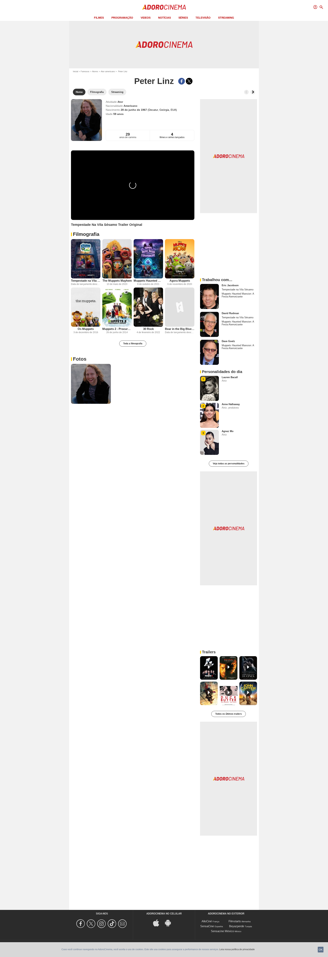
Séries (183, 17)
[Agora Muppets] (179, 258)
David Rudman (230, 313)
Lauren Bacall (230, 377)
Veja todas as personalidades (228, 463)
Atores (95, 71)
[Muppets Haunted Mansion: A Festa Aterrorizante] (148, 258)
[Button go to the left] (246, 92)
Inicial (75, 71)
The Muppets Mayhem (117, 280)
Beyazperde (236, 926)
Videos (146, 17)
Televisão (203, 17)
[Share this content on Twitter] (189, 81)
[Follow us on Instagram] (102, 923)
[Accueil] (164, 7)
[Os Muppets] (85, 307)
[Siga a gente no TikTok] (112, 923)
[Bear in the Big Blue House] (179, 307)
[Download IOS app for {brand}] (158, 922)
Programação (122, 17)
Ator (120, 101)
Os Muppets (86, 328)
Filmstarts (235, 921)
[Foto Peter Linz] (91, 384)
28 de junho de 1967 (134, 109)
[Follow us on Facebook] (81, 923)
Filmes (99, 17)
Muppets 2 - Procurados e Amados (117, 328)
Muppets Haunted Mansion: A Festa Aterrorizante (148, 280)
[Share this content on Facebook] (181, 81)
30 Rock (148, 328)
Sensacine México (222, 931)
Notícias (164, 17)
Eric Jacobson (230, 285)
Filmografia (86, 234)
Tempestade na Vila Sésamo (85, 280)
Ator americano (108, 71)
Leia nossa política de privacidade (237, 949)
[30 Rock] (148, 307)
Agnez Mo (227, 431)
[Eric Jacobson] (209, 296)
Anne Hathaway (231, 404)
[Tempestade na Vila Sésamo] (85, 258)
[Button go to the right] (253, 92)
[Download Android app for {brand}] (169, 922)
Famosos (85, 71)
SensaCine (207, 926)
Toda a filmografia (132, 343)
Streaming (226, 17)
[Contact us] (123, 923)
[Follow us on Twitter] (91, 923)
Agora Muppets (180, 280)
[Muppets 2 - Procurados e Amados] (117, 307)
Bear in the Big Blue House (179, 328)
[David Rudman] (209, 324)
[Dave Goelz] (209, 352)
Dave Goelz (228, 341)
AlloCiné (207, 921)
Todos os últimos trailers (228, 714)
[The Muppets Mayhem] (117, 258)
